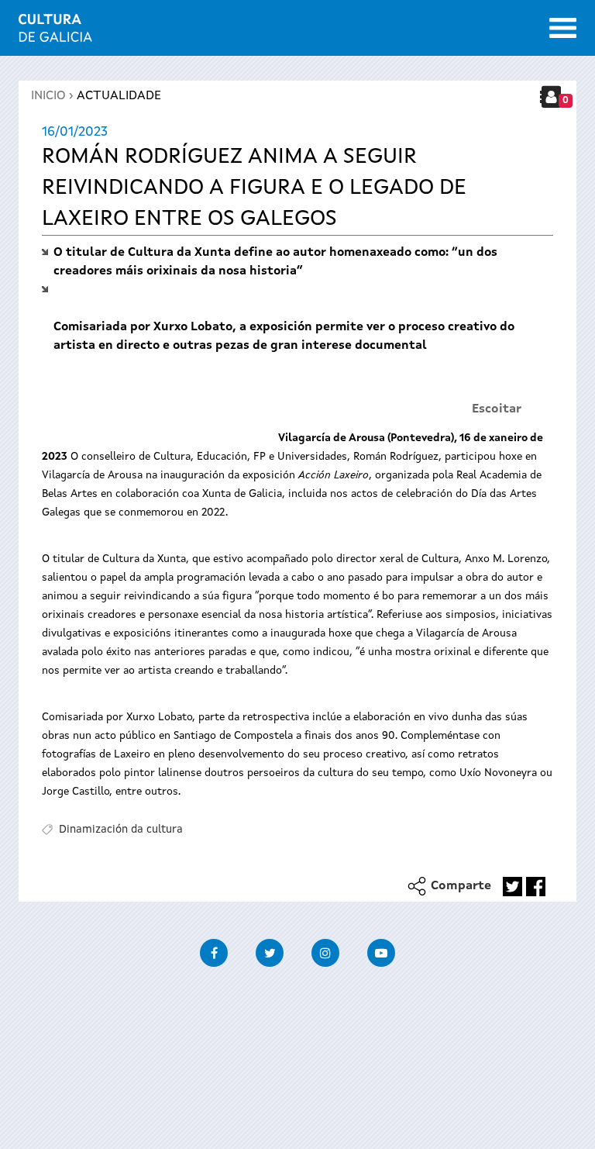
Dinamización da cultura (121, 829)
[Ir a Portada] (55, 32)
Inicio (48, 96)
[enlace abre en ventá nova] (512, 886)
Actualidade (119, 96)
